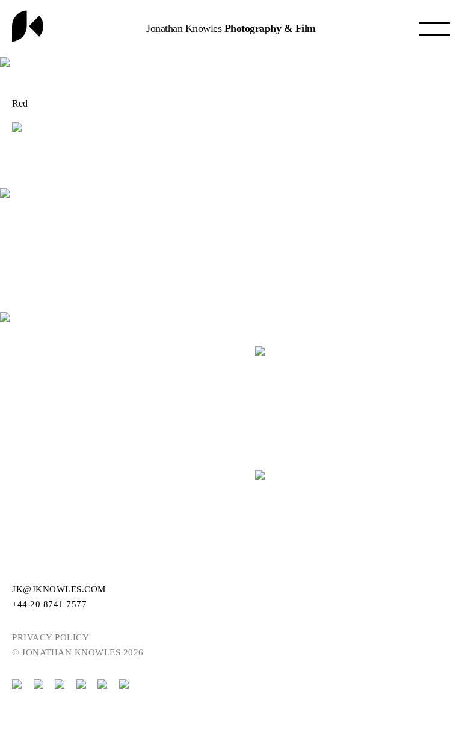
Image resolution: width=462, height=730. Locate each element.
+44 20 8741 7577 (49, 604)
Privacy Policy (50, 637)
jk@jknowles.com (59, 589)
